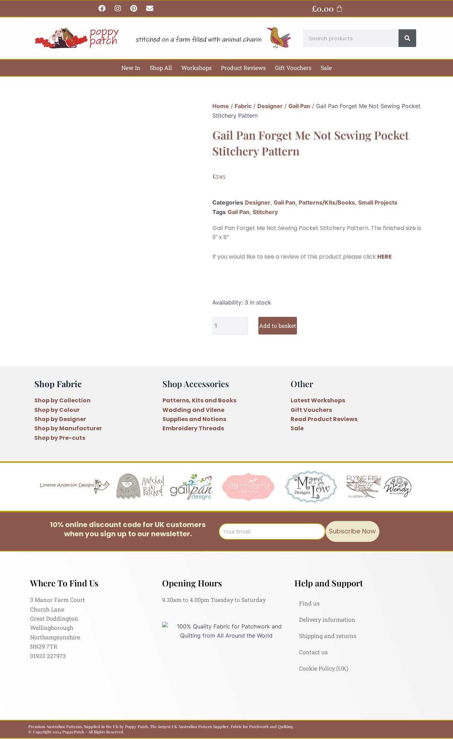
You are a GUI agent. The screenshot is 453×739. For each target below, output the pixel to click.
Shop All (161, 67)
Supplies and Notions (194, 419)
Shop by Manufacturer (68, 428)
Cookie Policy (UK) (323, 668)
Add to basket (277, 325)
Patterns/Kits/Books (327, 202)
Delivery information (327, 619)
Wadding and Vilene (193, 410)
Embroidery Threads (193, 428)
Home (220, 106)
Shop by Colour (57, 410)
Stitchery (265, 211)
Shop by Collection (62, 400)
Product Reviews (243, 67)
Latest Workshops (318, 400)
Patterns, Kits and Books (199, 400)
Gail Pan (299, 106)
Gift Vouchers (293, 67)
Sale (326, 67)
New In (131, 67)
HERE (384, 257)
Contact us (313, 652)
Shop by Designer (60, 419)
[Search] (407, 38)
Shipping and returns (327, 635)
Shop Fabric (58, 383)
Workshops (196, 67)
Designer (270, 106)
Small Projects (377, 202)
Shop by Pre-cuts (59, 438)
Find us (309, 603)
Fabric (243, 106)
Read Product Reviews (324, 419)
